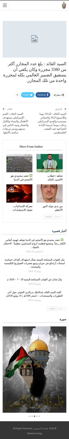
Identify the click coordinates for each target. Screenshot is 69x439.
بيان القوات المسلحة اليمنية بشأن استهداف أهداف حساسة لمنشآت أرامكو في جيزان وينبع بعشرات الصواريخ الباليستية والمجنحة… (34, 263)
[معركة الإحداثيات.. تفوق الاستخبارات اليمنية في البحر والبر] (19, 193)
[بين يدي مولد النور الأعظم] (50, 193)
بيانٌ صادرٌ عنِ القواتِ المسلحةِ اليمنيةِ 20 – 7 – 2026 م (34, 279)
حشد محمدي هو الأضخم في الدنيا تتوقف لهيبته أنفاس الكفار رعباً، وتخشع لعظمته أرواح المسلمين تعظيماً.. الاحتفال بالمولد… (34, 243)
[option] (34, 370)
